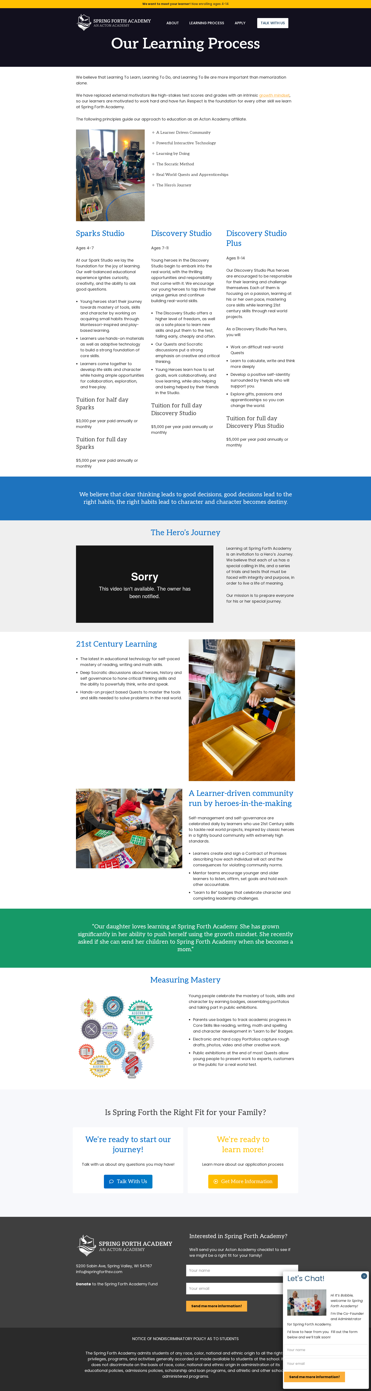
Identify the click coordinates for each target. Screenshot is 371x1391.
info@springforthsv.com (99, 1271)
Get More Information (246, 1182)
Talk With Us (273, 23)
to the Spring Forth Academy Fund (117, 1284)
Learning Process (206, 23)
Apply (240, 23)
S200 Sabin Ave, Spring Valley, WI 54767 (114, 1266)
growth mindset (274, 95)
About (172, 23)
